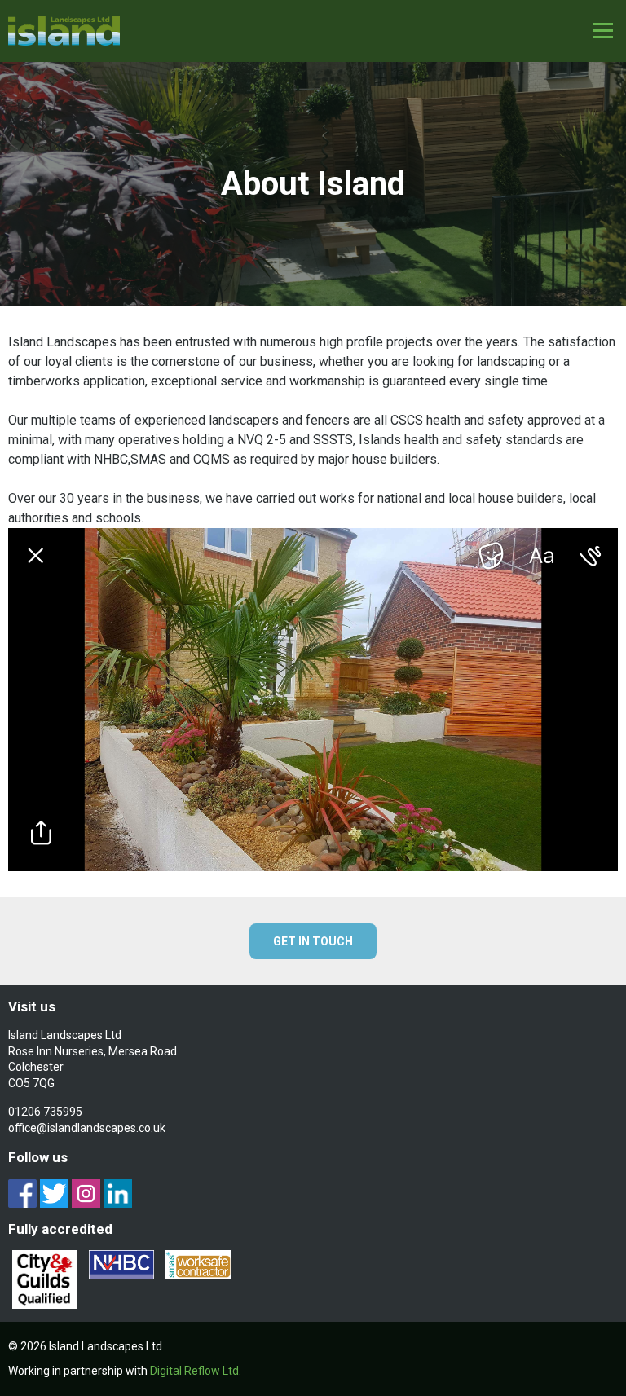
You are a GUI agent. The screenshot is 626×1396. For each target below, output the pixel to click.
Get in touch (313, 941)
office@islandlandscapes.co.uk (86, 1127)
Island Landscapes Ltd (65, 31)
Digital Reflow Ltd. (195, 1370)
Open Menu (603, 31)
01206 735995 (45, 1111)
